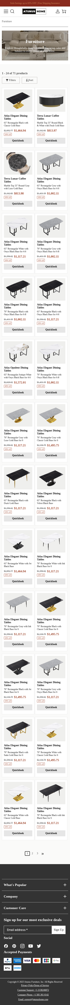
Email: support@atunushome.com (33, 999)
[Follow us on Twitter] (39, 946)
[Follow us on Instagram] (22, 946)
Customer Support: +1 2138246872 (33, 990)
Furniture (7, 21)
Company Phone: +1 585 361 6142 (33, 994)
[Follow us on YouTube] (30, 946)
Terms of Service (41, 985)
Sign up (59, 929)
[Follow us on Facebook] (6, 946)
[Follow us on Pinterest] (14, 946)
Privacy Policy (27, 985)
